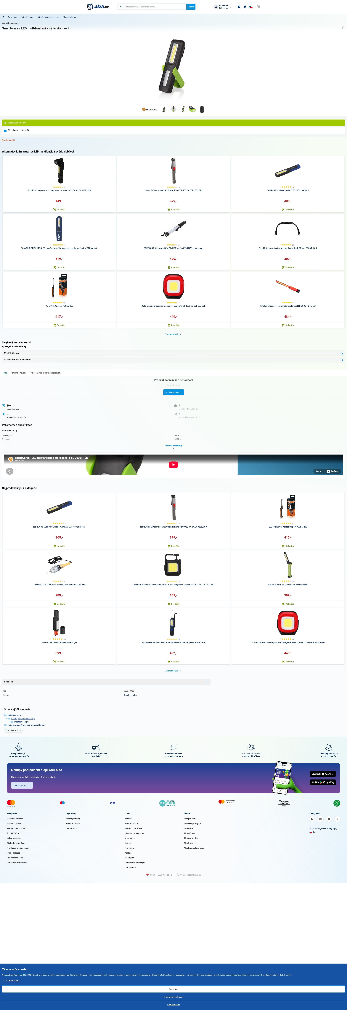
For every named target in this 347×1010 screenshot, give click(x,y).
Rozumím (173, 989)
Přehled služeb (13, 853)
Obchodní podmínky (16, 843)
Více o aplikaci (19, 785)
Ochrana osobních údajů (190, 875)
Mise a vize (130, 838)
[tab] (5, 373)
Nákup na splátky (14, 838)
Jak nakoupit (71, 828)
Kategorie (8, 682)
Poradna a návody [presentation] (18, 373)
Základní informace (133, 828)
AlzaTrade (188, 843)
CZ (314, 832)
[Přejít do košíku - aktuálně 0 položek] (258, 6)
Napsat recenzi (175, 392)
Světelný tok (7, 435)
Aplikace (128, 853)
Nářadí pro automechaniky (48, 17)
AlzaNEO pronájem (192, 823)
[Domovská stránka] (3, 17)
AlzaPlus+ (188, 828)
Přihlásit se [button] (223, 8)
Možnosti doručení (15, 819)
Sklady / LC (129, 858)
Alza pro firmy (190, 819)
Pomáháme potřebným (135, 863)
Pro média (129, 848)
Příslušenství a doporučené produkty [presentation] (45, 373)
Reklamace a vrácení (16, 828)
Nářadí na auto (27, 17)
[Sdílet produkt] (343, 28)
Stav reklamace (73, 823)
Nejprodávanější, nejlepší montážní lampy (26, 725)
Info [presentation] (5, 373)
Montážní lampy (70, 17)
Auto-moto (12, 17)
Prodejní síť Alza (14, 833)
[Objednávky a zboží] (239, 6)
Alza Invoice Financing (194, 848)
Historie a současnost (134, 833)
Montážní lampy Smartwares (17, 359)
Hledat (191, 7)
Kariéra (128, 843)
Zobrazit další (171, 334)
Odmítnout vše (173, 1005)
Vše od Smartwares (10, 23)
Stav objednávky (73, 819)
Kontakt (128, 819)
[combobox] (152, 7)
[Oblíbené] (245, 6)
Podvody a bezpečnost (17, 863)
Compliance (130, 867)
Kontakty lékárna (132, 823)
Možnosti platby (14, 823)
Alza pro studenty (191, 838)
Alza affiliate (189, 833)
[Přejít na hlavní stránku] (98, 6)
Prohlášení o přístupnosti (18, 848)
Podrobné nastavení (173, 997)
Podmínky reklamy (15, 858)
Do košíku (61, 210)
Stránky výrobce (130, 695)
